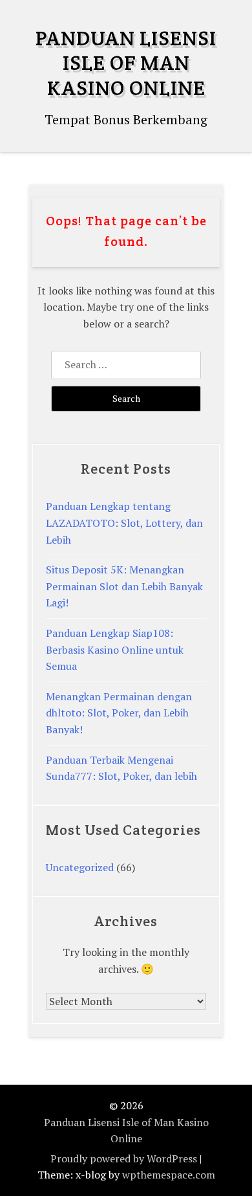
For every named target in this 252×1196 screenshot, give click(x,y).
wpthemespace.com (168, 1175)
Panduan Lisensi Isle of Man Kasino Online (126, 63)
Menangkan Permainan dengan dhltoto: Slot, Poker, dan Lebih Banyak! (119, 712)
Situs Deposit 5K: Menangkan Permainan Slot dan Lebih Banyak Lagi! (124, 586)
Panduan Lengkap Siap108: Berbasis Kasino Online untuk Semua (115, 649)
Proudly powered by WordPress (123, 1158)
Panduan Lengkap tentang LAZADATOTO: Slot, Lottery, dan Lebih (124, 522)
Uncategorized (80, 867)
